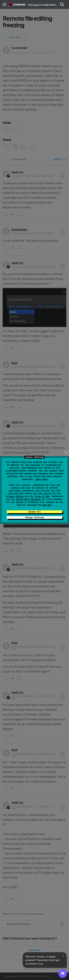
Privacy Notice (14, 496)
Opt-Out (47, 505)
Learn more (41, 479)
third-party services (28, 499)
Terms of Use (41, 496)
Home (17, 4)
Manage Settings (34, 517)
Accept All (34, 511)
